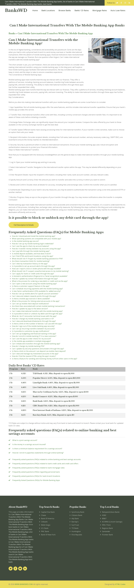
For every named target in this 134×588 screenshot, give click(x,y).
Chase (43, 515)
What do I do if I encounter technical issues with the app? (34, 316)
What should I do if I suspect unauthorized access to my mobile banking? (40, 271)
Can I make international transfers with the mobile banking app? (37, 311)
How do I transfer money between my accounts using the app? (36, 248)
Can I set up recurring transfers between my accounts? (33, 329)
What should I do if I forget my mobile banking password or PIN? (37, 258)
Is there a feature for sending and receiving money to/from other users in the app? (44, 359)
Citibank (44, 522)
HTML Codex (120, 584)
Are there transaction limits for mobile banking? (31, 261)
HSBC (104, 515)
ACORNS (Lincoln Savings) (112, 522)
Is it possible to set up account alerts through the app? (33, 266)
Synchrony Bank (78, 512)
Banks (12, 33)
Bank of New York (48, 535)
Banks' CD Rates (82, 10)
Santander (106, 531)
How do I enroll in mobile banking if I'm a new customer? (34, 336)
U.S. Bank (44, 528)
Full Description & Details (24, 225)
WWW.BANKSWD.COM (24, 584)
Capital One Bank (48, 512)
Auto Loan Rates (118, 10)
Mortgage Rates (99, 10)
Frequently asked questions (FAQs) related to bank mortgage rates (38, 468)
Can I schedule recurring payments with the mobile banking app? (37, 288)
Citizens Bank (77, 515)
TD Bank (75, 528)
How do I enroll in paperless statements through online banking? (38, 453)
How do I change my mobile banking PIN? (28, 346)
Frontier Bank (107, 535)
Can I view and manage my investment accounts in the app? (35, 354)
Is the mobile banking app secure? (25, 241)
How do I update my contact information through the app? (35, 278)
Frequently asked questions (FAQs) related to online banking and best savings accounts (46, 459)
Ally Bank (75, 518)
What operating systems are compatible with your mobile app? (36, 238)
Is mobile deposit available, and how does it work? (31, 253)
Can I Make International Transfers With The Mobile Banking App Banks (67, 25)
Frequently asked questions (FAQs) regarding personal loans (36, 472)
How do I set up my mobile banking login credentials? (33, 243)
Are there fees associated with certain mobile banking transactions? (38, 306)
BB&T (104, 518)
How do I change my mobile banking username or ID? (33, 318)
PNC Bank (45, 531)
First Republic (77, 535)
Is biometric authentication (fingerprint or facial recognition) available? (39, 276)
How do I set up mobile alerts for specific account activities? (35, 293)
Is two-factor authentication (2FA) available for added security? (36, 291)
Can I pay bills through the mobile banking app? (31, 251)
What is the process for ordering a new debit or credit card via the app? (40, 281)
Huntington (76, 531)
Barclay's (75, 522)
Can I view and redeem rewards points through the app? (34, 296)
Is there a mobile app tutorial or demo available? (31, 298)
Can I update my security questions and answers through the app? (38, 349)
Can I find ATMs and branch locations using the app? (32, 256)
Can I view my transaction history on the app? (30, 263)
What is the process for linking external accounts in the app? (35, 301)
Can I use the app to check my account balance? (30, 246)
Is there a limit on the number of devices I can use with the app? (37, 323)
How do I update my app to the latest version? (30, 308)
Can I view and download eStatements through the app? (34, 321)
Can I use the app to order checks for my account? (31, 339)
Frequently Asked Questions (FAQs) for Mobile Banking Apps (36, 480)
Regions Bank (107, 528)
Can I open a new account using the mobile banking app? (34, 283)
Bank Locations (48, 10)
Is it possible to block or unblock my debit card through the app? (37, 313)
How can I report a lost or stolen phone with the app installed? (36, 268)
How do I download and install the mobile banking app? (33, 236)
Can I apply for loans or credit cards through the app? (33, 273)
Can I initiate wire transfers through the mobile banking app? (36, 344)
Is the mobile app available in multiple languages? (31, 341)
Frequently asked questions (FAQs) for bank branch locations (36, 476)
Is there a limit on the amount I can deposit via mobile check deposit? (39, 351)
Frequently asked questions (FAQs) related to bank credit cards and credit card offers (45, 463)
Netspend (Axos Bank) (110, 512)
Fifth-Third (106, 525)
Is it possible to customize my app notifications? (30, 331)
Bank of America (47, 518)
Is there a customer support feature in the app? (30, 286)
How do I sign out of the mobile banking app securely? (33, 326)
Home (35, 10)
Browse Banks (65, 10)
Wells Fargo (45, 525)
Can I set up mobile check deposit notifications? (30, 303)
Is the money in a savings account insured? (29, 444)
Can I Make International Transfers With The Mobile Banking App (55, 33)
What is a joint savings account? (24, 440)
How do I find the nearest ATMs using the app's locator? (34, 356)
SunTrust (75, 525)
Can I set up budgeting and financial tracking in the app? (34, 334)
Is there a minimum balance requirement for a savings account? (37, 448)
